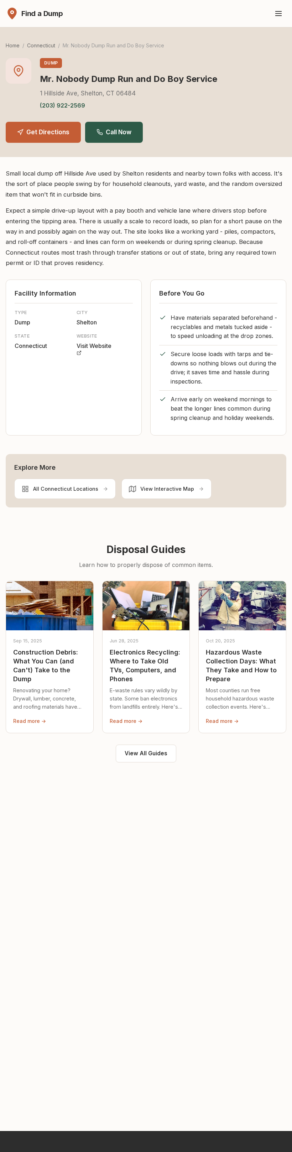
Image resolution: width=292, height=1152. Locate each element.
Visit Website (94, 345)
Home (13, 45)
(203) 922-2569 (62, 105)
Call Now (118, 132)
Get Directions (47, 132)
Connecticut (41, 45)
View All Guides (146, 753)
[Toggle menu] (278, 13)
